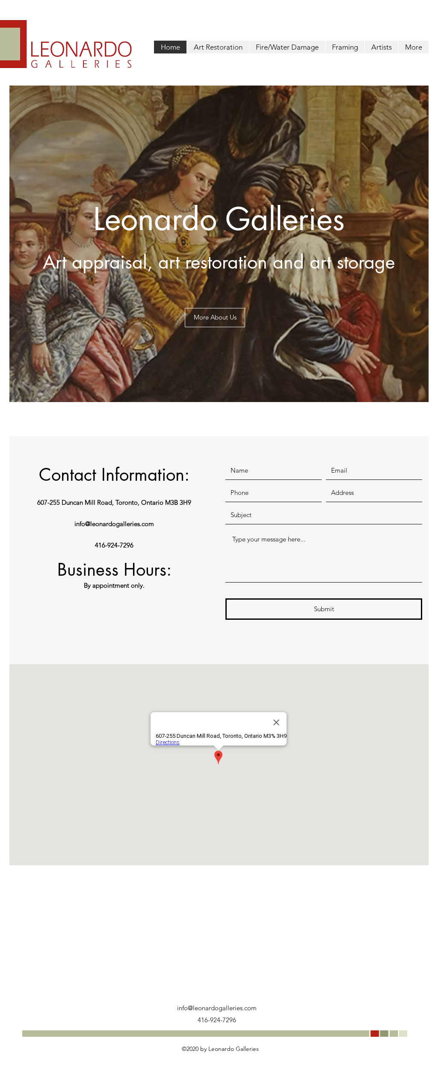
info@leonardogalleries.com (114, 524)
